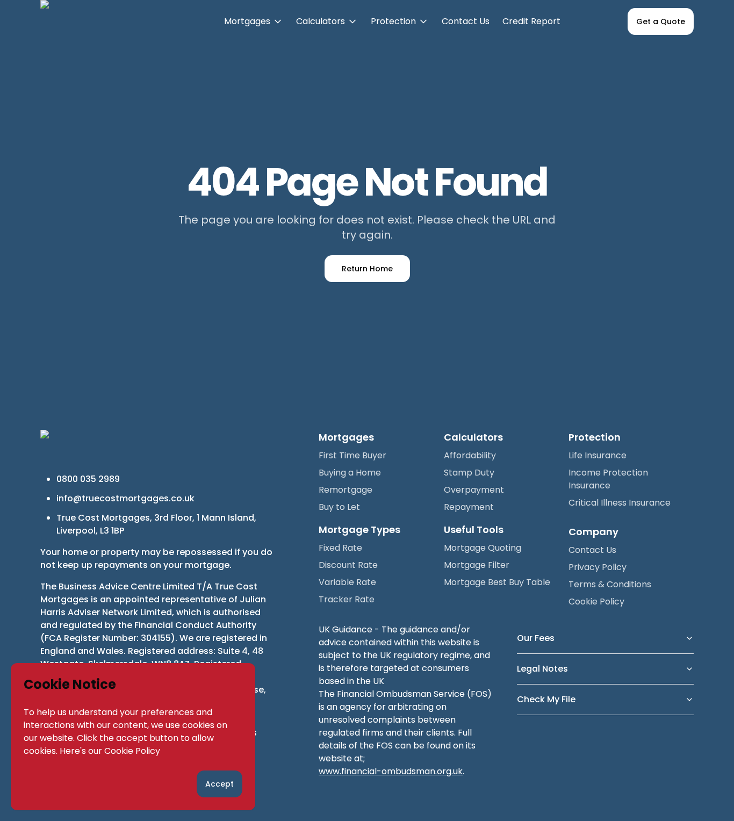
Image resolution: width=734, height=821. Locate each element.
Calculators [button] (327, 29)
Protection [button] (400, 29)
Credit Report (531, 21)
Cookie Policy (132, 751)
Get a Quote (660, 21)
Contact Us (466, 21)
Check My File (546, 699)
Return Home (367, 268)
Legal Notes (542, 668)
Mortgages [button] (253, 29)
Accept (219, 784)
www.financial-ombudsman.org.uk (391, 771)
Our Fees (536, 638)
